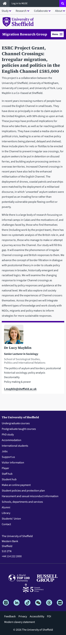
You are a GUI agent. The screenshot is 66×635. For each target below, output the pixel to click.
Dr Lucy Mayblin (18, 347)
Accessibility (37, 616)
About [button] (58, 11)
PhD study (8, 434)
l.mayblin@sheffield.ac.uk (20, 389)
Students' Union (11, 519)
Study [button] (5, 11)
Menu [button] (55, 34)
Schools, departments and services (22, 502)
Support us (8, 457)
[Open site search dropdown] (62, 3)
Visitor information (13, 463)
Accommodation (11, 440)
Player (5, 468)
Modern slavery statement (19, 622)
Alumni (6, 507)
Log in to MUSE (20, 3)
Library (6, 513)
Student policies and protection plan (23, 491)
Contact (6, 524)
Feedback (10, 616)
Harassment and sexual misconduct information (30, 496)
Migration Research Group (24, 34)
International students (15, 446)
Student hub (9, 479)
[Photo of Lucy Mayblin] (33, 335)
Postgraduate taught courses (19, 429)
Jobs (5, 451)
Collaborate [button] (41, 11)
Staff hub (7, 474)
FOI (49, 616)
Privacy (22, 616)
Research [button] (21, 11)
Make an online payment (16, 485)
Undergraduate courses (16, 423)
